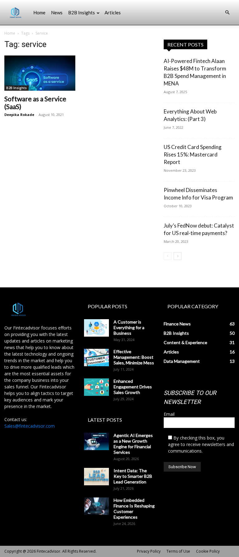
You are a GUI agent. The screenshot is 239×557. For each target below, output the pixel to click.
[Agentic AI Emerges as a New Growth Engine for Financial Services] (96, 441)
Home (39, 12)
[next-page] (177, 256)
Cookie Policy (208, 551)
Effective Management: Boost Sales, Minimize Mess (134, 357)
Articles (113, 12)
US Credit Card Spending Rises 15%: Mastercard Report (193, 154)
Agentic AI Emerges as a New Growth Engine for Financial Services (133, 444)
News (57, 12)
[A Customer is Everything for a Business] (96, 328)
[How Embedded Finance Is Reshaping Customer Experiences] (96, 506)
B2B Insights (81, 12)
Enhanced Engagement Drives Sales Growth (133, 386)
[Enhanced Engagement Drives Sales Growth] (96, 387)
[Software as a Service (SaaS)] (39, 73)
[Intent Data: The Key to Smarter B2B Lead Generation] (96, 476)
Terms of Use (178, 551)
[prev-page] (167, 256)
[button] (227, 13)
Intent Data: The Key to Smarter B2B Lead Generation (133, 476)
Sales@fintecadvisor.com (29, 426)
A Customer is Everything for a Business (129, 327)
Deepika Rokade (19, 114)
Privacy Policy (149, 551)
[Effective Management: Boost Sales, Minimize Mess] (96, 357)
